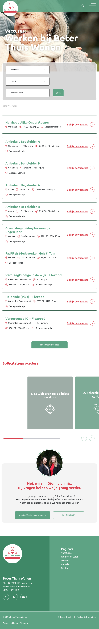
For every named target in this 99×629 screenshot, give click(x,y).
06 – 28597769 (68, 515)
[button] (91, 438)
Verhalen (65, 564)
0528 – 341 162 (11, 590)
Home (4, 106)
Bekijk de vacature (77, 124)
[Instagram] (15, 597)
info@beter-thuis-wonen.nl (16, 586)
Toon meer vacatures (49, 345)
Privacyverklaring (10, 623)
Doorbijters (91, 617)
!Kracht (69, 617)
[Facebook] (6, 597)
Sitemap (24, 623)
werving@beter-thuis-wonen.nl (32, 515)
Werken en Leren (70, 556)
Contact (65, 568)
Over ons (65, 560)
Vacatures (66, 553)
